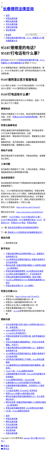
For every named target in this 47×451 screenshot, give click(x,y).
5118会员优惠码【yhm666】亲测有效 (21, 391)
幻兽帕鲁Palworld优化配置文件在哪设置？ (24, 383)
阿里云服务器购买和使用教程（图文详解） (24, 277)
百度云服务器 (11, 27)
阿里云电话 (32, 223)
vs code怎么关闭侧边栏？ (16, 333)
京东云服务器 (11, 24)
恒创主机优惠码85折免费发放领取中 (23, 228)
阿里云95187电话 (18, 223)
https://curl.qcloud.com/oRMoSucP (29, 212)
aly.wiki (16, 311)
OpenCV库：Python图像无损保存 (20, 371)
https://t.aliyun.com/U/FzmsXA (28, 207)
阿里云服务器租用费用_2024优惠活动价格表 (24, 271)
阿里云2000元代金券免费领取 (25, 117)
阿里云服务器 (11, 18)
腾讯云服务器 (11, 21)
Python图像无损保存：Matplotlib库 (20, 380)
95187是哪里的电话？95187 (30, 220)
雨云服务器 (10, 30)
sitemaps (27, 438)
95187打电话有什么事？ (31, 217)
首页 (8, 16)
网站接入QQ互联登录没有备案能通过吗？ (25, 232)
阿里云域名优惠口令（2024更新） (20, 286)
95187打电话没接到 (9, 220)
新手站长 (5, 60)
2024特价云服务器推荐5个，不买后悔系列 (23, 274)
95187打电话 (14, 217)
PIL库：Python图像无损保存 (18, 411)
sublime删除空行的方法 (15, 330)
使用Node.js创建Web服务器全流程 (20, 394)
